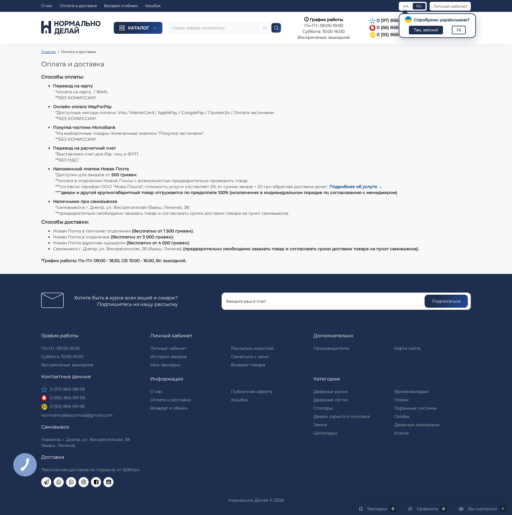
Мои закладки (165, 365)
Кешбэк (153, 5)
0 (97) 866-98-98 (394, 20)
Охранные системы (415, 408)
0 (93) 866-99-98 (394, 34)
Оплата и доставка (78, 5)
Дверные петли (330, 399)
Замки (320, 424)
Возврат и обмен (121, 5)
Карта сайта (407, 348)
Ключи (401, 433)
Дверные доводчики (417, 424)
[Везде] (265, 28)
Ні (459, 30)
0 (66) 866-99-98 (394, 27)
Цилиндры (325, 433)
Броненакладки (411, 391)
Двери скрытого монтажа (341, 416)
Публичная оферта (251, 391)
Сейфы (401, 416)
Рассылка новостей (252, 348)
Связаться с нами (250, 356)
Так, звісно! (426, 30)
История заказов (168, 356)
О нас (46, 5)
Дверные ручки (330, 391)
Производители (331, 348)
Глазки (401, 399)
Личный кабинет (450, 6)
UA (406, 6)
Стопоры (323, 408)
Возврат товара (248, 365)
